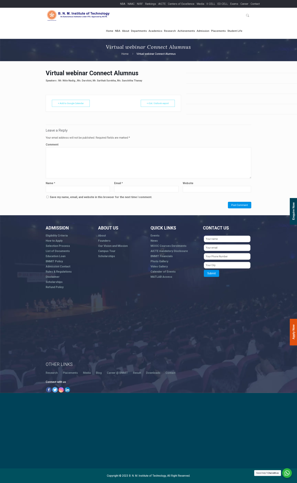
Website (188, 183)
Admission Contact (58, 266)
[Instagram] (61, 389)
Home (125, 53)
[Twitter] (55, 389)
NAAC (131, 3)
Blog (99, 372)
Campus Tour (107, 251)
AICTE (162, 3)
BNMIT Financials (162, 256)
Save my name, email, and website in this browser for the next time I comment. (101, 197)
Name (50, 183)
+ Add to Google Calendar (71, 103)
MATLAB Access (161, 276)
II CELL (210, 3)
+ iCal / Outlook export (158, 103)
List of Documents (58, 251)
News (154, 240)
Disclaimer (53, 276)
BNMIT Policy (54, 261)
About (102, 235)
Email (118, 183)
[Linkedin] (67, 389)
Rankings (150, 3)
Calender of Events (163, 271)
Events (155, 235)
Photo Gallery (159, 261)
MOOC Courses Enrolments (168, 246)
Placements (70, 372)
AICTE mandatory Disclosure (169, 251)
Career (244, 3)
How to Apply (54, 240)
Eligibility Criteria (57, 235)
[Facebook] (49, 389)
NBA (122, 3)
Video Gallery (159, 266)
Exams (234, 3)
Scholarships (54, 282)
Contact (255, 3)
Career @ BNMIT (117, 372)
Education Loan (55, 256)
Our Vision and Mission (113, 246)
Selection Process (58, 246)
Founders (104, 240)
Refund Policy (55, 287)
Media (200, 3)
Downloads (153, 372)
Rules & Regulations (59, 271)
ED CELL (222, 3)
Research (52, 372)
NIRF (140, 3)
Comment (52, 144)
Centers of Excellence (181, 3)
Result (137, 372)
